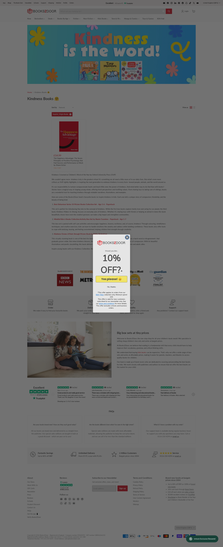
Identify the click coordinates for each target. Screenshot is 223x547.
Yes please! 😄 (111, 279)
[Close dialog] (127, 237)
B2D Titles (100, 295)
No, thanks (111, 287)
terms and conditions (106, 303)
